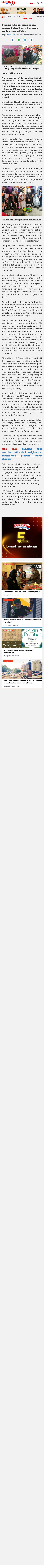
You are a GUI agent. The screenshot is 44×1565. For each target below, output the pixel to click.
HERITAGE (40, 17)
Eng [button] (31, 3)
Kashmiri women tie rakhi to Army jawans (22, 591)
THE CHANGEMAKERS (28, 17)
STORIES (9, 17)
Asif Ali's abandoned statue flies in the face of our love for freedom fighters (23, 681)
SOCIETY (17, 17)
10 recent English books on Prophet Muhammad (19, 651)
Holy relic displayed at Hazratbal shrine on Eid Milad (22, 621)
